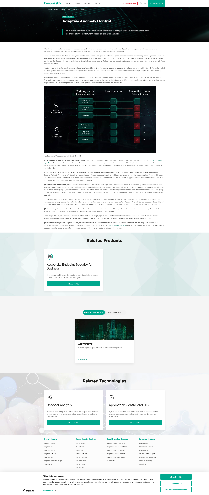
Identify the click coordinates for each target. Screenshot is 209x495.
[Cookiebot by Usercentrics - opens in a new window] (28, 490)
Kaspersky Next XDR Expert (147, 454)
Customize (175, 483)
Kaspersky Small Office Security (116, 443)
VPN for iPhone (80, 464)
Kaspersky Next (143, 443)
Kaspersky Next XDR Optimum (116, 454)
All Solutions (48, 464)
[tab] (94, 312)
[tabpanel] (104, 339)
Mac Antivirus (80, 447)
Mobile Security (80, 450)
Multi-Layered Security (117, 225)
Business (77, 3)
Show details (48, 491)
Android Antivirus (81, 443)
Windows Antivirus (81, 454)
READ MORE (83, 359)
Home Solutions (50, 439)
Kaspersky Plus (48, 447)
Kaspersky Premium (50, 450)
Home (68, 3)
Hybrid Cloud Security (145, 460)
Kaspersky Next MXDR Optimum (116, 457)
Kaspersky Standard (50, 443)
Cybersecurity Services (146, 447)
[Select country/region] (140, 3)
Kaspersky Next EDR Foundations (117, 447)
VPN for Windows (81, 457)
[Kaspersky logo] (52, 3)
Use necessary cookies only (176, 490)
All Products (111, 460)
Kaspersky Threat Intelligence (147, 457)
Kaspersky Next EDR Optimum (116, 450)
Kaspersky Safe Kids (50, 454)
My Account (157, 3)
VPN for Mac (79, 467)
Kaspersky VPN (48, 457)
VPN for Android (81, 460)
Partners (87, 3)
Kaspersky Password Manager (53, 460)
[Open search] (145, 3)
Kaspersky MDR (143, 450)
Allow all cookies (176, 477)
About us (97, 3)
